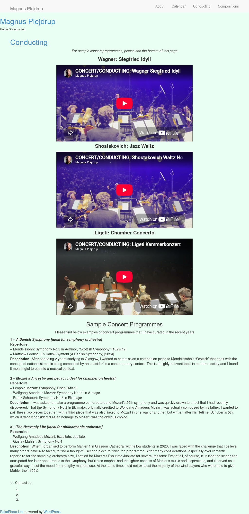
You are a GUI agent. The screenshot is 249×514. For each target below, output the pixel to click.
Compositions (228, 6)
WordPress (52, 511)
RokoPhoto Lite (12, 511)
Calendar (179, 6)
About (159, 6)
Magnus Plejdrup (27, 21)
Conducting (202, 6)
